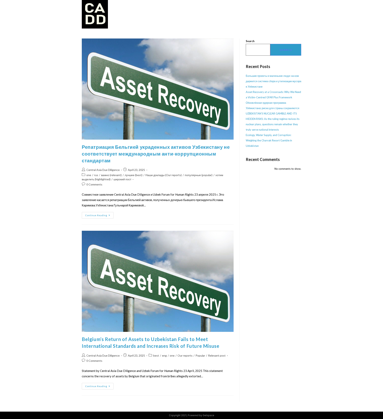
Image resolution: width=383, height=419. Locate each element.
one (88, 175)
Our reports (185, 355)
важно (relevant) (111, 175)
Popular (200, 355)
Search (250, 41)
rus (96, 175)
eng (164, 355)
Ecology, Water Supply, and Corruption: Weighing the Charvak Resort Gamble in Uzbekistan (269, 140)
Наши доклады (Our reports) (163, 175)
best (156, 355)
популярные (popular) (198, 175)
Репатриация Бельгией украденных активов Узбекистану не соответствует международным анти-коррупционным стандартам (156, 153)
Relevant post (217, 355)
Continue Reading (99, 214)
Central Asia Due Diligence (103, 170)
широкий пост (122, 179)
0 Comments (94, 184)
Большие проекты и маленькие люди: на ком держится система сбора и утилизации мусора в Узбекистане (273, 81)
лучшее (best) (133, 175)
